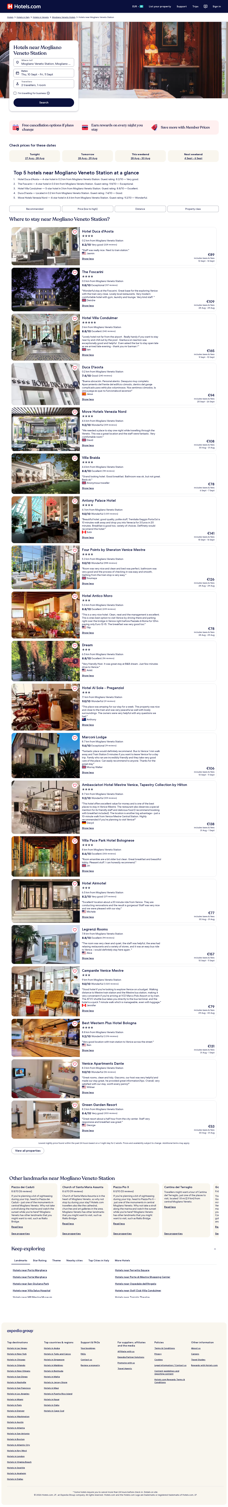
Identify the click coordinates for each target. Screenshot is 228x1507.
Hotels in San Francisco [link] (19, 1388)
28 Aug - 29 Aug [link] (87, 158)
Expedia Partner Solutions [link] (131, 1357)
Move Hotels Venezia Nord (32, 197)
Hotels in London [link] (16, 1456)
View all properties (27, 1150)
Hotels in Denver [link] (15, 1410)
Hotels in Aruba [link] (52, 1348)
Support (182, 6)
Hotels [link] (10, 17)
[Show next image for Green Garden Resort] (75, 1119)
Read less (17, 1226)
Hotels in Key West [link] (17, 1450)
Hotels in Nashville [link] (16, 1382)
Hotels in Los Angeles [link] (18, 1393)
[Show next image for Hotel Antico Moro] (75, 615)
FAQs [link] (83, 1354)
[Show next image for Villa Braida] (75, 474)
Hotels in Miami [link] (15, 1399)
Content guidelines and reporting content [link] (166, 1372)
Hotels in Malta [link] (52, 1376)
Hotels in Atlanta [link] (16, 1427)
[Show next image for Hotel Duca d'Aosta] (75, 246)
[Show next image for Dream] (75, 661)
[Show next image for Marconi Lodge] (75, 755)
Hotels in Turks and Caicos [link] (57, 1354)
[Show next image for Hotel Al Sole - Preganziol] (75, 707)
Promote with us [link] (126, 1362)
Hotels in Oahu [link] (51, 1405)
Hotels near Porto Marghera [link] (30, 1270)
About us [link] (196, 1348)
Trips (195, 6)
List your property (160, 6)
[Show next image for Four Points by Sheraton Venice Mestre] (75, 567)
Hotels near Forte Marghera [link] (30, 1277)
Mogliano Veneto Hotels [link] (63, 17)
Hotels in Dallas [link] (15, 1479)
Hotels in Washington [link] (18, 1416)
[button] (114, 1249)
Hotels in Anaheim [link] (16, 1473)
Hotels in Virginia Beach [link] (19, 1462)
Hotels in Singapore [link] (54, 1359)
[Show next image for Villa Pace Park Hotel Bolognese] (75, 856)
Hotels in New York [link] (17, 1354)
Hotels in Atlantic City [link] (18, 1445)
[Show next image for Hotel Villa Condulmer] (75, 337)
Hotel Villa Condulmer (30, 188)
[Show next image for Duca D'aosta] (75, 384)
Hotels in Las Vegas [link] (17, 1348)
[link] (75, 232)
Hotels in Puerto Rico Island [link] (58, 1393)
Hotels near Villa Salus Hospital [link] (31, 1290)
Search (43, 102)
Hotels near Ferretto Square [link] (132, 1270)
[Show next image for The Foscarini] (75, 289)
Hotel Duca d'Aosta (28, 179)
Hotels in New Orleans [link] (18, 1371)
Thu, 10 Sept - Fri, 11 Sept (37, 74)
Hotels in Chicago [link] (16, 1359)
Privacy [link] (158, 1354)
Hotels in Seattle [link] (16, 1467)
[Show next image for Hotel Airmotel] (75, 901)
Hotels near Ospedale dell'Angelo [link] (135, 1283)
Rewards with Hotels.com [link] (204, 1365)
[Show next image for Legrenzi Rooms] (75, 944)
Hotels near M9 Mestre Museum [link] (32, 1297)
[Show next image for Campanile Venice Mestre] (75, 991)
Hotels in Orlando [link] (16, 1365)
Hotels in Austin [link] (15, 1422)
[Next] (219, 1210)
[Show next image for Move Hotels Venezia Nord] (75, 429)
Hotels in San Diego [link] (17, 1376)
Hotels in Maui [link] (51, 1388)
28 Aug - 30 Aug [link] (140, 158)
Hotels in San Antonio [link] (18, 1433)
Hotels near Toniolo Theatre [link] (132, 1297)
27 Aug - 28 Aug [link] (34, 158)
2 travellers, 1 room (33, 85)
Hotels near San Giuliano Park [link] (31, 1283)
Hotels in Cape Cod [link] (54, 1410)
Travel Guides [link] (198, 1359)
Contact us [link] (86, 1359)
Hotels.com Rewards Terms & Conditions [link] (169, 1381)
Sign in (217, 6)
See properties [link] (20, 1233)
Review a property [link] (90, 1365)
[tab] (20, 1260)
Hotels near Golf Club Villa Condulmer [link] (138, 1290)
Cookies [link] (158, 1359)
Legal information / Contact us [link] (170, 1365)
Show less (88, 258)
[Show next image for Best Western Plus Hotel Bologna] (75, 1038)
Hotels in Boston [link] (16, 1439)
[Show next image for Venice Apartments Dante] (75, 1079)
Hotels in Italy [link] (23, 17)
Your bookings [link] (88, 1348)
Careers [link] (195, 1354)
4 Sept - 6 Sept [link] (193, 158)
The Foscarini (25, 183)
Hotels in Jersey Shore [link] (55, 1382)
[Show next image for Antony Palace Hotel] (75, 520)
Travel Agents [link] (125, 1368)
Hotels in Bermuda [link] (53, 1371)
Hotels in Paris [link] (14, 1405)
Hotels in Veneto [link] (41, 17)
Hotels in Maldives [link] (53, 1365)
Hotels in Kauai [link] (51, 1399)
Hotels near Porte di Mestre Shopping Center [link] (142, 1277)
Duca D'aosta (25, 193)
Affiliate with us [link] (126, 1351)
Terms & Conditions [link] (164, 1348)
